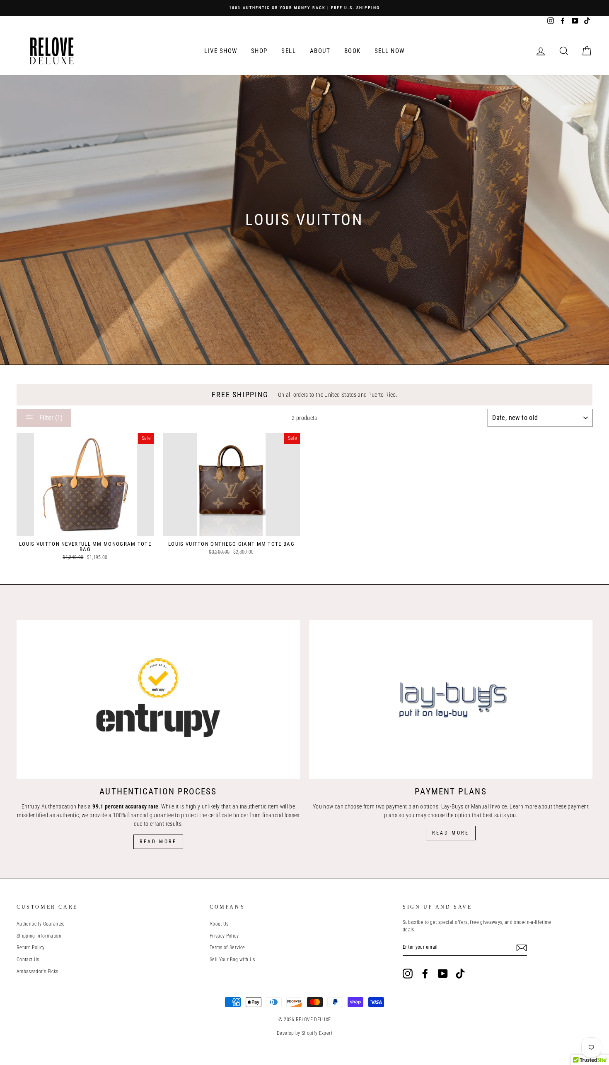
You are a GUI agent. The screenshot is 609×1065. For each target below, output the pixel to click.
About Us (219, 924)
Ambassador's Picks (37, 971)
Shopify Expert (317, 1033)
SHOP (259, 51)
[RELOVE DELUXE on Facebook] (425, 974)
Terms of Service (227, 947)
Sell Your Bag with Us (232, 959)
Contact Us (28, 959)
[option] (304, 8)
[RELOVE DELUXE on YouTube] (443, 974)
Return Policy (31, 947)
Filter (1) (50, 418)
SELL (288, 51)
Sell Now (390, 51)
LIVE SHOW (220, 51)
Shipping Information (39, 936)
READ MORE (450, 833)
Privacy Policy (224, 936)
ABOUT (320, 51)
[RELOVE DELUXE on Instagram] (408, 974)
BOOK (352, 51)
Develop (285, 1033)
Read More (158, 841)
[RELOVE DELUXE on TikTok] (460, 974)
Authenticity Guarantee (41, 924)
